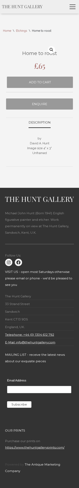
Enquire (39, 104)
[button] (51, 49)
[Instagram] (8, 262)
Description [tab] (40, 122)
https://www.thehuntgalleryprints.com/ (34, 447)
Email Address (16, 380)
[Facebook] (18, 262)
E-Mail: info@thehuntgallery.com (30, 342)
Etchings (21, 30)
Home (7, 30)
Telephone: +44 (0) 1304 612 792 (29, 335)
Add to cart (40, 82)
